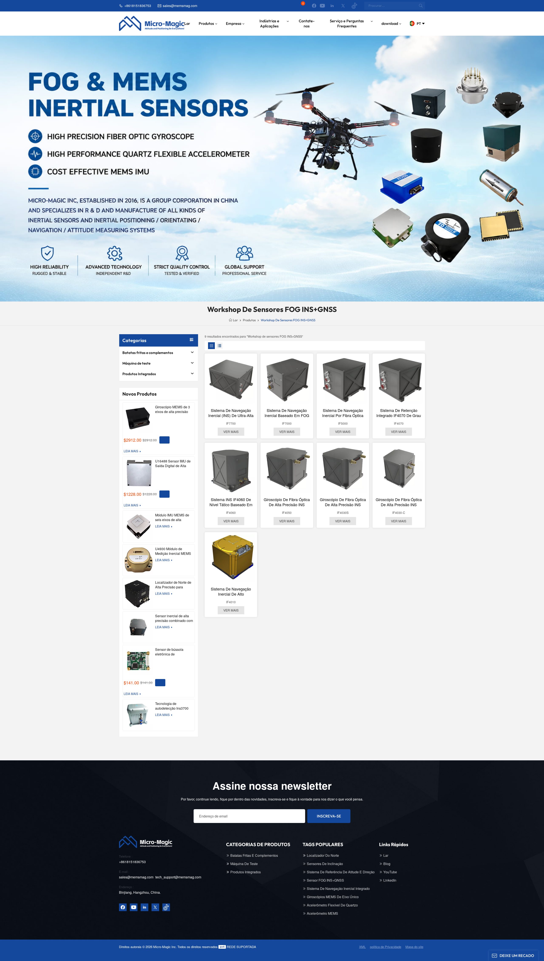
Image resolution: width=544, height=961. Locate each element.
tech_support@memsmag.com (178, 877)
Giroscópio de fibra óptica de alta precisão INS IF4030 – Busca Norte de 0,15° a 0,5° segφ (399, 502)
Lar (187, 23)
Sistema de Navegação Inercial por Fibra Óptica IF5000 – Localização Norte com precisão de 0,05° (342, 413)
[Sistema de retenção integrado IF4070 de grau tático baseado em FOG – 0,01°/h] (398, 379)
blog (386, 863)
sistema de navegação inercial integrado (338, 888)
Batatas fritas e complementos (147, 352)
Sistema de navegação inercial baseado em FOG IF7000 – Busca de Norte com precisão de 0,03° (287, 413)
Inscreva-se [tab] (329, 816)
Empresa (233, 23)
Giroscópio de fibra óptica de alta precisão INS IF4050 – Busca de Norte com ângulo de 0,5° (287, 502)
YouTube (390, 872)
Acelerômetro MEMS (322, 913)
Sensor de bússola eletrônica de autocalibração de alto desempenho (171, 652)
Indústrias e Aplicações (269, 23)
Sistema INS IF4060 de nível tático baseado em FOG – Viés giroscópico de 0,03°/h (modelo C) (231, 502)
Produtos (206, 23)
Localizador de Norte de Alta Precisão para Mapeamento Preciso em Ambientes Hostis (174, 584)
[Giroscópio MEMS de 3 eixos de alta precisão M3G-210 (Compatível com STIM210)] (138, 418)
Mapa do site (414, 946)
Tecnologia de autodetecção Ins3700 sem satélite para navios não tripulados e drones (173, 706)
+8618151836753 (137, 6)
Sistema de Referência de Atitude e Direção (341, 872)
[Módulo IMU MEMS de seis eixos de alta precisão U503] (138, 526)
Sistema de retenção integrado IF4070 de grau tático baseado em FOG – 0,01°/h (399, 413)
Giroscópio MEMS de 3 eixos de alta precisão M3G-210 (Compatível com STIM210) (172, 409)
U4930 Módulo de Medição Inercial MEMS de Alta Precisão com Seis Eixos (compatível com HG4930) (173, 551)
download (389, 23)
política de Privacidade (385, 946)
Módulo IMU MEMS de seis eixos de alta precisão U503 (172, 517)
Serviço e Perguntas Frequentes (347, 23)
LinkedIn (389, 880)
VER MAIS (231, 431)
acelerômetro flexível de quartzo (332, 905)
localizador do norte (323, 855)
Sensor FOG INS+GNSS (325, 880)
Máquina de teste (136, 363)
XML (362, 946)
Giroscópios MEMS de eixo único (333, 897)
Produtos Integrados (139, 374)
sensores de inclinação (325, 863)
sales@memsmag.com (180, 6)
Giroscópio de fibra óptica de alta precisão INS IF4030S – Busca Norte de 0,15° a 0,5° (343, 502)
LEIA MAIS (131, 451)
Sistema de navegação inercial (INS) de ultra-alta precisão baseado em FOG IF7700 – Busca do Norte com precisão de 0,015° (231, 413)
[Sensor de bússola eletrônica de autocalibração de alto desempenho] (138, 660)
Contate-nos (306, 23)
